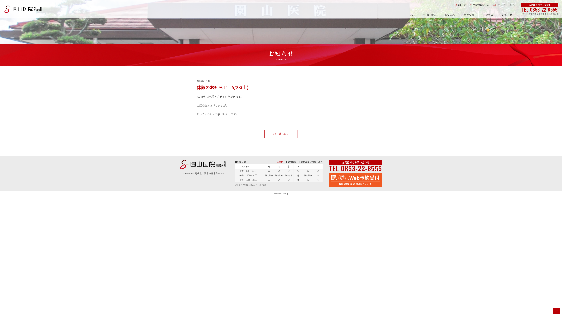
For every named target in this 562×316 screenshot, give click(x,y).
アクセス (488, 15)
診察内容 (450, 15)
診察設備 (469, 15)
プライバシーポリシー (505, 5)
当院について (430, 15)
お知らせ (507, 15)
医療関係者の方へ (479, 5)
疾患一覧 (460, 5)
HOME (411, 15)
